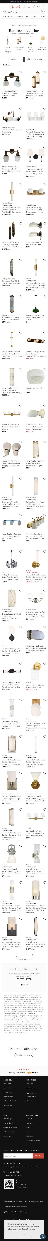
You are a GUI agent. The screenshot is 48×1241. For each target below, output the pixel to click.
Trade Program (30, 1088)
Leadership (29, 1123)
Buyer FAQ (29, 1083)
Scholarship (29, 1136)
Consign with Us (31, 1096)
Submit (38, 1156)
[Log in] (24, 7)
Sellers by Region (8, 1132)
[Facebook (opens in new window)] (13, 1220)
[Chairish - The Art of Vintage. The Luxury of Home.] (15, 7)
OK (24, 1234)
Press (27, 1132)
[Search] (42, 12)
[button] (5, 7)
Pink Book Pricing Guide (11, 1101)
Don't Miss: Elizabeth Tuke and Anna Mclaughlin (23, 2)
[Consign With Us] (33, 6)
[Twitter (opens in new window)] (27, 1220)
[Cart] (43, 6)
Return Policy (7, 1092)
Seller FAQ (29, 1101)
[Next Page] (33, 955)
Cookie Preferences (28, 1229)
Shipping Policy (8, 1096)
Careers (28, 1127)
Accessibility (7, 1105)
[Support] (43, 1236)
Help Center (7, 1083)
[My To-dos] (29, 6)
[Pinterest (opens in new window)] (20, 1220)
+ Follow (12, 59)
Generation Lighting (10, 1016)
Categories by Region (10, 1127)
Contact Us (7, 1088)
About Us (29, 1119)
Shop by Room (7, 1136)
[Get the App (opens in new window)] (8, 1184)
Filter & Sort (37, 59)
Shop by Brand (8, 1123)
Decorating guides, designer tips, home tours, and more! (21, 1167)
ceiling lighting (27, 1001)
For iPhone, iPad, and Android (12, 1175)
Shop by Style (7, 1119)
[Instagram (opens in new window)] (6, 1220)
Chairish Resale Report (33, 1140)
